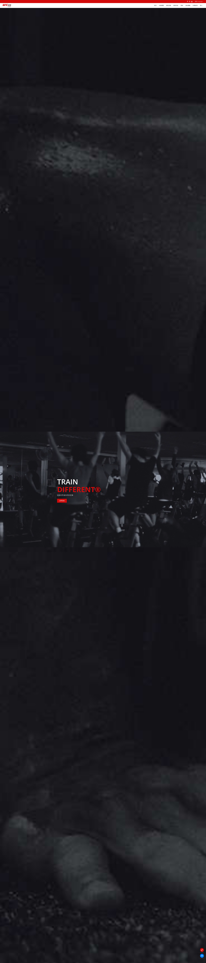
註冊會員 (195, 5)
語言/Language (198, 1)
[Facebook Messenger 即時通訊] (202, 956)
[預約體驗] (202, 950)
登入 (201, 5)
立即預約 (62, 501)
